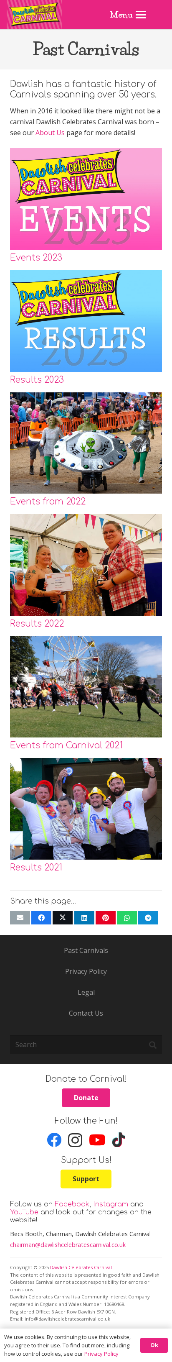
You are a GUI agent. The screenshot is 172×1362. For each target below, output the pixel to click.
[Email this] (20, 917)
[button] (128, 14)
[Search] (152, 1044)
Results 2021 (36, 868)
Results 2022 (37, 624)
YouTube (24, 1212)
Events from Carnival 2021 (66, 745)
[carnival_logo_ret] (34, 14)
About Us (50, 132)
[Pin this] (106, 917)
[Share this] (41, 917)
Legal (86, 992)
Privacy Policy (86, 971)
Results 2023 (37, 380)
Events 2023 (36, 258)
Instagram (110, 1204)
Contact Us (86, 1013)
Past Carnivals (86, 950)
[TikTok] (118, 1139)
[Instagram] (75, 1140)
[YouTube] (97, 1139)
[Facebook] (54, 1139)
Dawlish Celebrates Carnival (81, 1267)
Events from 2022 (48, 502)
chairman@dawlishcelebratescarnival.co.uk (68, 1245)
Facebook (72, 1204)
